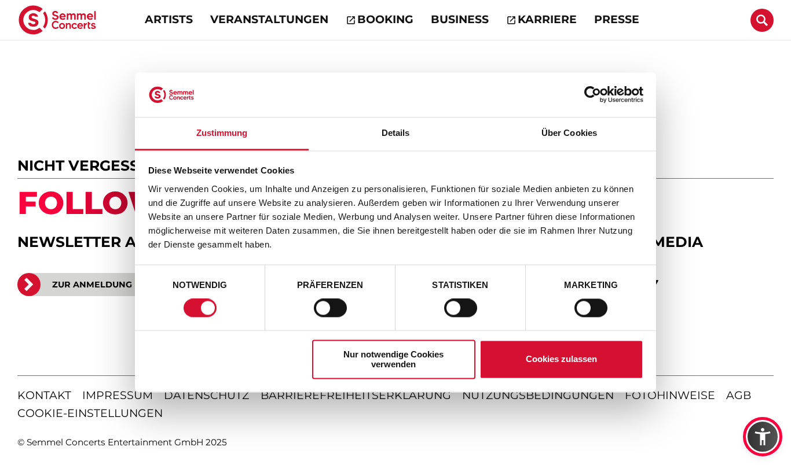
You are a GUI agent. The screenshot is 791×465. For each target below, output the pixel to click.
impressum (117, 395)
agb (738, 395)
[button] (762, 436)
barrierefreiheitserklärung (356, 395)
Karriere (547, 19)
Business (460, 19)
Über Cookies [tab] (569, 133)
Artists (169, 19)
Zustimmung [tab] (222, 133)
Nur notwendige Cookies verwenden (393, 359)
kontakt (44, 395)
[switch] (330, 308)
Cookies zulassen (561, 359)
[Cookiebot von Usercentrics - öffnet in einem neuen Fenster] (592, 95)
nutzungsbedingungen (538, 395)
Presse (616, 19)
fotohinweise (670, 395)
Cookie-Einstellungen (90, 413)
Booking (385, 19)
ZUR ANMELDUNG (92, 284)
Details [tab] (396, 133)
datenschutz (206, 395)
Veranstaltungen (269, 19)
